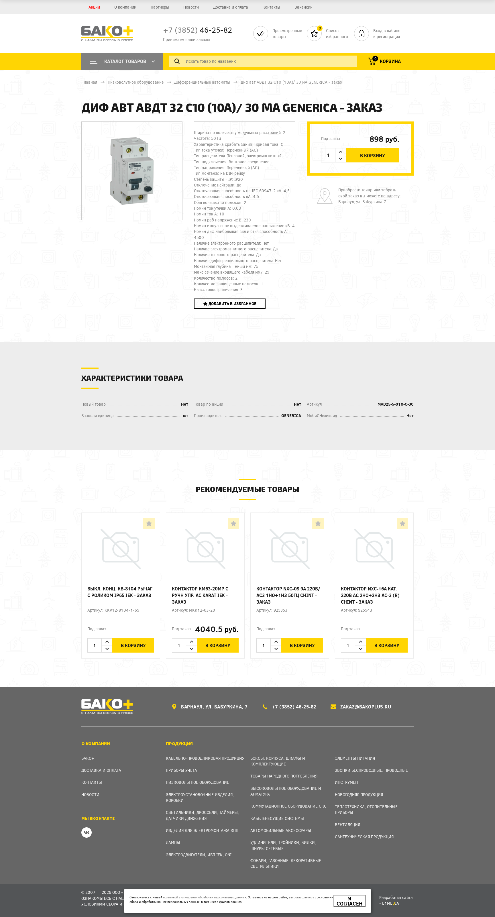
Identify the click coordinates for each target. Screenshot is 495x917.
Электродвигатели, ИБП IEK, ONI (198, 854)
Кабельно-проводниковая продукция (205, 758)
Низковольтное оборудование (136, 82)
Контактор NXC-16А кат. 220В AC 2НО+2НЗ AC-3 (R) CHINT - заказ (370, 595)
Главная (89, 82)
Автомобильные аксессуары (280, 830)
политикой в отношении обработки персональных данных (204, 897)
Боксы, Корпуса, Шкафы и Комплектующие (277, 761)
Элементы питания (355, 758)
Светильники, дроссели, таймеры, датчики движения (202, 815)
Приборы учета (181, 770)
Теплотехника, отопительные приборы (366, 809)
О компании (125, 7)
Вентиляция (347, 824)
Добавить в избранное (232, 303)
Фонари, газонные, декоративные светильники (285, 863)
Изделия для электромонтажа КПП (202, 830)
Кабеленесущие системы (277, 818)
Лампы (173, 842)
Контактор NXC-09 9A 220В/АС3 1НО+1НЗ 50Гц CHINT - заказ (288, 595)
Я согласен (349, 901)
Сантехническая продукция (364, 836)
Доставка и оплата (230, 7)
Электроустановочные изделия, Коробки (200, 797)
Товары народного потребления (283, 776)
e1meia (390, 903)
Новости (191, 7)
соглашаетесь (304, 897)
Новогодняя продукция (359, 794)
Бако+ (87, 758)
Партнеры (160, 7)
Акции (94, 7)
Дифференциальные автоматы (202, 82)
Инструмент (347, 782)
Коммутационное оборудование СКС (288, 806)
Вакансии (303, 7)
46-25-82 (197, 30)
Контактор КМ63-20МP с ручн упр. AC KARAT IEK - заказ (200, 595)
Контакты (271, 7)
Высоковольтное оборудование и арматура (285, 791)
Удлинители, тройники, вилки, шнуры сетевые (283, 845)
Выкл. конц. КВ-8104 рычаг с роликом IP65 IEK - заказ (119, 592)
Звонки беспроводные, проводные (371, 770)
